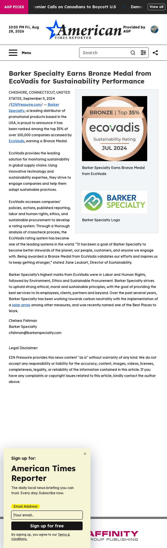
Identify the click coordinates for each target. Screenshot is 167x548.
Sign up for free (47, 525)
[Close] (85, 454)
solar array (21, 305)
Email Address (25, 506)
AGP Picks (14, 7)
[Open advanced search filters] (143, 53)
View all (156, 7)
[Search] (133, 53)
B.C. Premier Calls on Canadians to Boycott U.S (69, 6)
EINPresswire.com (26, 104)
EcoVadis (16, 141)
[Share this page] (155, 52)
